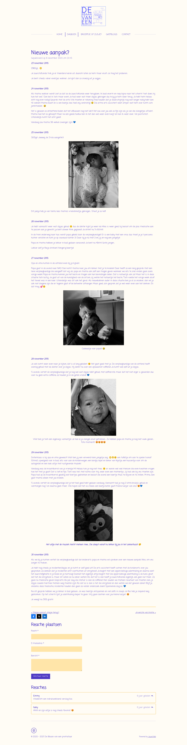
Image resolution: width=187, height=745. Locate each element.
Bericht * (35, 655)
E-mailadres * (37, 643)
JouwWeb (152, 736)
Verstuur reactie (40, 676)
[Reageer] (152, 696)
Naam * (34, 630)
